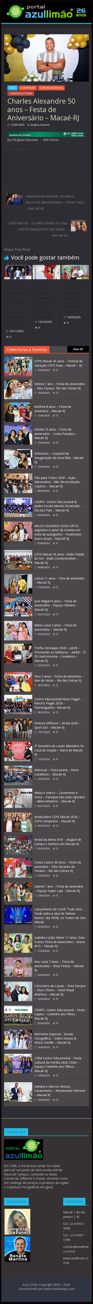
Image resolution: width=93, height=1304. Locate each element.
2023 (13, 88)
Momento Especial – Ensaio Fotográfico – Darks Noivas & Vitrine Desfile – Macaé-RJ (55, 1038)
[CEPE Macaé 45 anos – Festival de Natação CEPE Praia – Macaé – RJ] (18, 359)
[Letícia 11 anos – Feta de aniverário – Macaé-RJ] (18, 576)
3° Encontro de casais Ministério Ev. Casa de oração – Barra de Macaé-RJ (59, 750)
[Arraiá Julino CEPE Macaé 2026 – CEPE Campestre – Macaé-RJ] (18, 815)
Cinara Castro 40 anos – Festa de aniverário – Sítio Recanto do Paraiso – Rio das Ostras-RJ (57, 866)
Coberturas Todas (21, 93)
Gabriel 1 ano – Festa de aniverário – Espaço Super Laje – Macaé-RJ (58, 888)
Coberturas (28, 88)
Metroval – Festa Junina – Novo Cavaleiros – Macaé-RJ (56, 772)
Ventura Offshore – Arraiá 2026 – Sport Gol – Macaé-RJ (57, 725)
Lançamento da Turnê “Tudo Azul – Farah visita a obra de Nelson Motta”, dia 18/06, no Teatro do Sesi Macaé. (60, 915)
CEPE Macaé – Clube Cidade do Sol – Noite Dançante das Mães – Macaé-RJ (37, 229)
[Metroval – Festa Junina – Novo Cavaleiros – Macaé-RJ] (18, 768)
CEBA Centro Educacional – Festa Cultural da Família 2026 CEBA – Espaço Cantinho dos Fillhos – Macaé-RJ (57, 1064)
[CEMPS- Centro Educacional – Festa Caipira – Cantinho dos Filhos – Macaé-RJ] (18, 1008)
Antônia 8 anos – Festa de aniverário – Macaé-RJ (52, 409)
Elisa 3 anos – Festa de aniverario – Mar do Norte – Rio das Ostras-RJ (59, 678)
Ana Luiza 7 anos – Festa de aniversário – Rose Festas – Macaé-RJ (59, 966)
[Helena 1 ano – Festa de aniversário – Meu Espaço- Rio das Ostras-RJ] (18, 382)
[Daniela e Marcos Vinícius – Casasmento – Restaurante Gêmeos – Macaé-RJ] (18, 1084)
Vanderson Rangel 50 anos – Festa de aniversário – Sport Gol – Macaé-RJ (55, 202)
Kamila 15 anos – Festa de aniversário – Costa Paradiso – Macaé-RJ (55, 433)
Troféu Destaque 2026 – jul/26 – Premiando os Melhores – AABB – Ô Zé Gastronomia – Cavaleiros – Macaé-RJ (60, 654)
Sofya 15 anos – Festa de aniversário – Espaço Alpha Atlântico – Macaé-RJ (45, 300)
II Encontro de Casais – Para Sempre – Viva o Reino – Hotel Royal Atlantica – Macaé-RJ (60, 990)
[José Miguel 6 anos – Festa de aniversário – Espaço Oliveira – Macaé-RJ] (18, 599)
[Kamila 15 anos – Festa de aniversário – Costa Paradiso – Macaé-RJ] (18, 427)
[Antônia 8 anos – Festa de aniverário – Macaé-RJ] (18, 405)
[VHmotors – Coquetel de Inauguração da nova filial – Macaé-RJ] (18, 451)
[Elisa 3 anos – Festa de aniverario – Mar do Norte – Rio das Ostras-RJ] (18, 674)
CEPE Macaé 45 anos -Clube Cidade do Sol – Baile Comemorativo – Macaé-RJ (59, 558)
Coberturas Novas (51, 88)
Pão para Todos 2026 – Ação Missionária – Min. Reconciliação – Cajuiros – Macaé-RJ (58, 482)
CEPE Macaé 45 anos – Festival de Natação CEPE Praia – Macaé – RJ (58, 363)
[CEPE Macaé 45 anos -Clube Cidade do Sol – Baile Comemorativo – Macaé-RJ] (18, 552)
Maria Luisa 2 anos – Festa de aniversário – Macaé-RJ (55, 627)
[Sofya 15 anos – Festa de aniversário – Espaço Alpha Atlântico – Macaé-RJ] (46, 267)
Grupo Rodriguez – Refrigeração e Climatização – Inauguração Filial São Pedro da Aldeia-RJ (17, 304)
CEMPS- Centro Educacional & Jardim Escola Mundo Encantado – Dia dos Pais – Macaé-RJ (58, 506)
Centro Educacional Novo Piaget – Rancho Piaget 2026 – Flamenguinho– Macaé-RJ (58, 703)
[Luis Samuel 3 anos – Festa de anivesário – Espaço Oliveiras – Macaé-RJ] (75, 267)
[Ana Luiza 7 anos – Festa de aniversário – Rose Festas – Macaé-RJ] (18, 960)
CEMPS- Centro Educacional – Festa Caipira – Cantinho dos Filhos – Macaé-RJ (59, 1014)
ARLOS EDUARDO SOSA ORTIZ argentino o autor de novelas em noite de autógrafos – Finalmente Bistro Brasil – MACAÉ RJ (57, 532)
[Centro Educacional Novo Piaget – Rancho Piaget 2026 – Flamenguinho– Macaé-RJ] (18, 697)
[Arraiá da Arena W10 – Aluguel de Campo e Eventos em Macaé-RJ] (18, 838)
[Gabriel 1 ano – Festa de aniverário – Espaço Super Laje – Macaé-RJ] (18, 884)
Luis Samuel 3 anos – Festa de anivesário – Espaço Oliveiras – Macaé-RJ (75, 297)
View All (78, 349)
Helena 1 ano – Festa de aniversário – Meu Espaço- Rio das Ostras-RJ (59, 386)
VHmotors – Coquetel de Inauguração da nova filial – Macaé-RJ (59, 457)
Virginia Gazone (40, 125)
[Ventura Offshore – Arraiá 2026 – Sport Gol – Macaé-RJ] (18, 721)
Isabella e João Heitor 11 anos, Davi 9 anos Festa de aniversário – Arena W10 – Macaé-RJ (59, 941)
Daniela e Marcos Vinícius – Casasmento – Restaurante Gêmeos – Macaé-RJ (59, 1090)
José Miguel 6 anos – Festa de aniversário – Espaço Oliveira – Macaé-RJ (55, 605)
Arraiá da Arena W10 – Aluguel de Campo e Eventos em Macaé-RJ (57, 841)
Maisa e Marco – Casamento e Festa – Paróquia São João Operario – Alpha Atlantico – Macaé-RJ (59, 797)
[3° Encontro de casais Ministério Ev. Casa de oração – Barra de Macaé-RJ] (18, 744)
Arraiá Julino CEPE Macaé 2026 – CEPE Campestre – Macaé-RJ (57, 819)
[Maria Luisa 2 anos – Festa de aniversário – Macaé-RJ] (18, 623)
